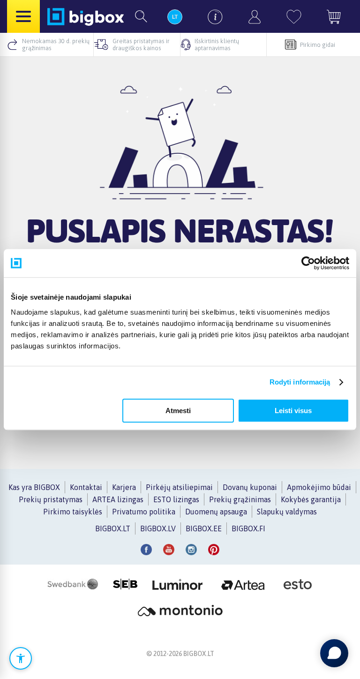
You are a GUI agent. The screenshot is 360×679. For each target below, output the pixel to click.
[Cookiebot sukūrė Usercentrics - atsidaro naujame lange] (308, 263)
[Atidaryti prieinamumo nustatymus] (20, 658)
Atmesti (178, 411)
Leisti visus (293, 411)
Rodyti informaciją (300, 382)
